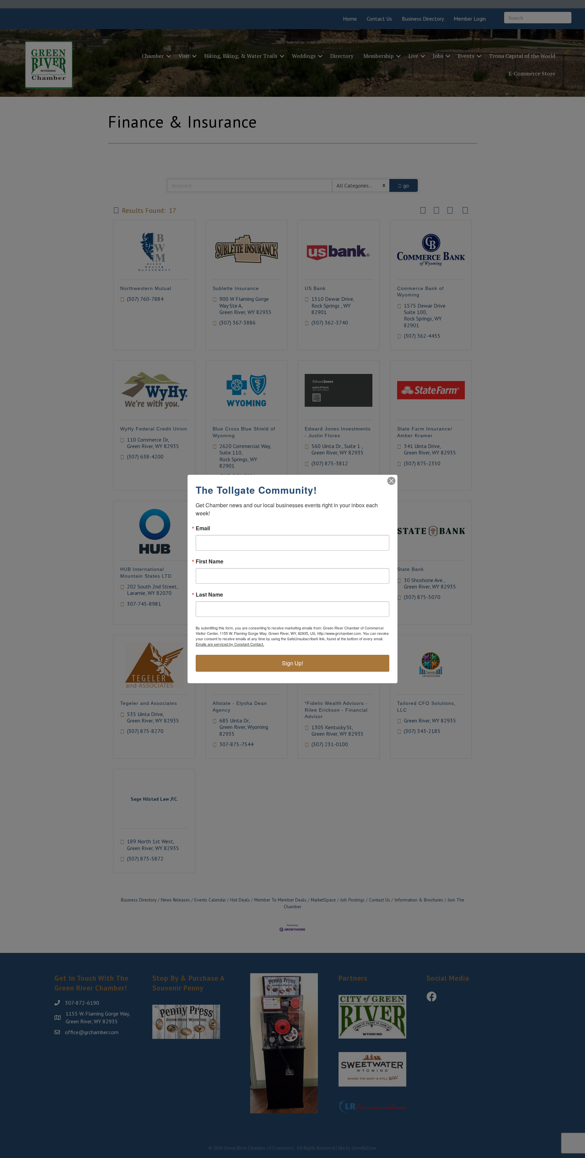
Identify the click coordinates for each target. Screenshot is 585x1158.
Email (203, 528)
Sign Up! (292, 663)
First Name (209, 561)
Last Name (209, 594)
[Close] (391, 481)
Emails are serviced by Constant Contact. (230, 644)
